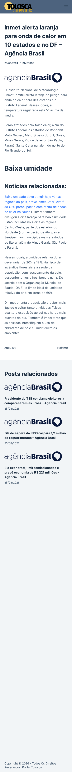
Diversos (28, 63)
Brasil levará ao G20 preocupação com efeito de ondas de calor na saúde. (35, 207)
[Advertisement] (36, 536)
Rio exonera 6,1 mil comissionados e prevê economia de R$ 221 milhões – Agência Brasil (31, 472)
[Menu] (66, 6)
